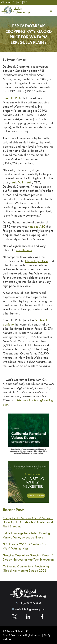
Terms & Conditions (12, 635)
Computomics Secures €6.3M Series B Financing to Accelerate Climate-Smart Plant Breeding (28, 522)
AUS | (20, 2)
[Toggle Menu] (51, 10)
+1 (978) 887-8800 (30, 603)
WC (25, 2)
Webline (7, 639)
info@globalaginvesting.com (30, 609)
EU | (15, 2)
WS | (3, 2)
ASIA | (9, 2)
